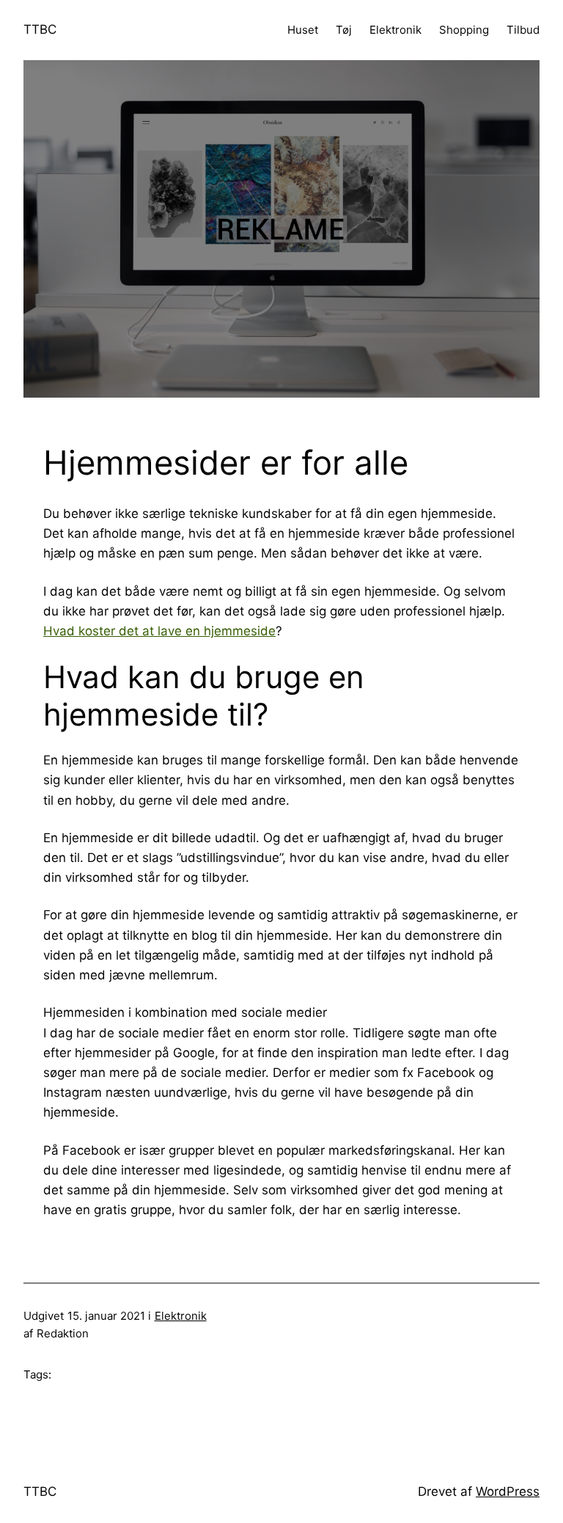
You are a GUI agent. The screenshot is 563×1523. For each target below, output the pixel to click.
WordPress (508, 1491)
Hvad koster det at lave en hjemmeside (159, 631)
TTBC (39, 29)
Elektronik (181, 1316)
